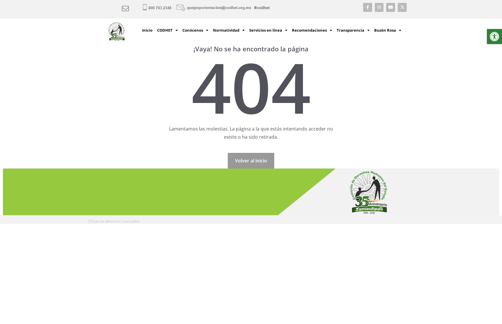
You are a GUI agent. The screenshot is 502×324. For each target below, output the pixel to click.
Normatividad (226, 30)
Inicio (147, 30)
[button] (494, 36)
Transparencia (350, 30)
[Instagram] (379, 7)
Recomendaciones (309, 30)
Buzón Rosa (385, 30)
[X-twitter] (402, 7)
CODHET (165, 30)
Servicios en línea (265, 30)
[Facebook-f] (367, 7)
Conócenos (192, 30)
